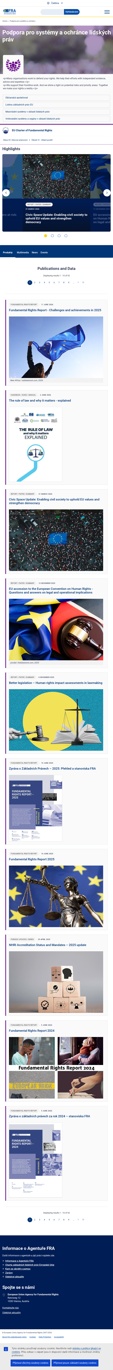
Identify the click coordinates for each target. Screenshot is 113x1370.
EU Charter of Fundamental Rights (32, 130)
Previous (6, 192)
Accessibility (59, 1337)
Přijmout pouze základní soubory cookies (75, 1363)
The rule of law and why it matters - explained (40, 400)
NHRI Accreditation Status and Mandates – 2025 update (47, 945)
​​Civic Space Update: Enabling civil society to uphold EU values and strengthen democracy (56, 218)
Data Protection (45, 1337)
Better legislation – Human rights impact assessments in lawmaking (55, 683)
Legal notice (21, 1337)
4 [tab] (65, 235)
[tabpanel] (56, 193)
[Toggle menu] (107, 12)
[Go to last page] (83, 282)
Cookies (32, 1337)
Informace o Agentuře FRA (19, 1261)
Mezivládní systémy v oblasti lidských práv (27, 111)
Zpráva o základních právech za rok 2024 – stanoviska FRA (49, 1116)
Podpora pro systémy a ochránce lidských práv (28, 21)
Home (5, 21)
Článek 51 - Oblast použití (42, 140)
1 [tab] (45, 235)
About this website (9, 1337)
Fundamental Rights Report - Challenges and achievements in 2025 (55, 310)
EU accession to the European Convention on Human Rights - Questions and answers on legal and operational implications (51, 590)
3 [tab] (59, 235)
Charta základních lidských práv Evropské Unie (29, 1264)
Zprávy (9, 1272)
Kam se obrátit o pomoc (17, 1268)
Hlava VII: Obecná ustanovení (15, 140)
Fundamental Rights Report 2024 (31, 1030)
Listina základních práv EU (19, 104)
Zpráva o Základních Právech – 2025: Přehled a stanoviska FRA (52, 768)
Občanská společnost (16, 97)
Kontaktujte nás (10, 1307)
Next (107, 192)
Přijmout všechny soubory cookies (30, 1363)
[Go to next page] (78, 282)
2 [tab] (52, 235)
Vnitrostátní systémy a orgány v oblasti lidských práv (32, 118)
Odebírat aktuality (14, 1276)
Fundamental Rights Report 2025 (31, 859)
